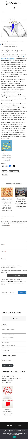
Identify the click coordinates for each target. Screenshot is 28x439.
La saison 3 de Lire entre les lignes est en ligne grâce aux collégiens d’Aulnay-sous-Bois (21, 204)
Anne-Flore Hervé (7, 46)
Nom (3, 244)
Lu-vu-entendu (5, 350)
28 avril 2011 (15, 46)
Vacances (4, 174)
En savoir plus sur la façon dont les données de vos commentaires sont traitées (13, 283)
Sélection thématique (7, 203)
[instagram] (16, 318)
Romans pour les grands (8, 345)
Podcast (19, 199)
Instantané (9, 199)
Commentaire (5, 225)
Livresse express (5, 201)
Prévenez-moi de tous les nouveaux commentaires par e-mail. (11, 266)
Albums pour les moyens (8, 334)
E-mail (3, 251)
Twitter (19, 425)
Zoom (10, 203)
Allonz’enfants (6, 382)
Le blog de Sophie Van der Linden (12, 378)
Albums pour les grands (8, 337)
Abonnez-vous (7, 365)
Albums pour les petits (7, 332)
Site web (3, 259)
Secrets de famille (14, 171)
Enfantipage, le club (8, 376)
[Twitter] (14, 318)
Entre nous (3, 199)
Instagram (15, 428)
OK (14, 436)
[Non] (26, 433)
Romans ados (5, 342)
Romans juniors (20, 42)
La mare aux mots (7, 380)
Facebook (10, 425)
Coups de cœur (11, 42)
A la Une (4, 198)
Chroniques (4, 42)
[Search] (14, 8)
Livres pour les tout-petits (8, 329)
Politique (4, 171)
